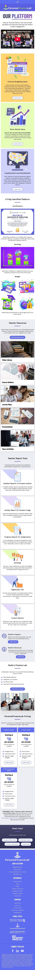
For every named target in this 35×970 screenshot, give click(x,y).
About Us (17, 905)
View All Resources (17, 337)
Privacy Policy (17, 908)
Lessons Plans (17, 881)
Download (20, 657)
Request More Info (10, 840)
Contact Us (17, 903)
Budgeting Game (17, 867)
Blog (17, 884)
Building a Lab (17, 874)
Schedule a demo (25, 840)
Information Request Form (10, 818)
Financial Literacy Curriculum (17, 872)
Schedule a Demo (17, 891)
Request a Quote (17, 893)
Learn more (17, 98)
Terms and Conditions (17, 910)
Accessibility (17, 912)
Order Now (9, 762)
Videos (17, 886)
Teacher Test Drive (12, 844)
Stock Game (17, 869)
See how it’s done (17, 689)
